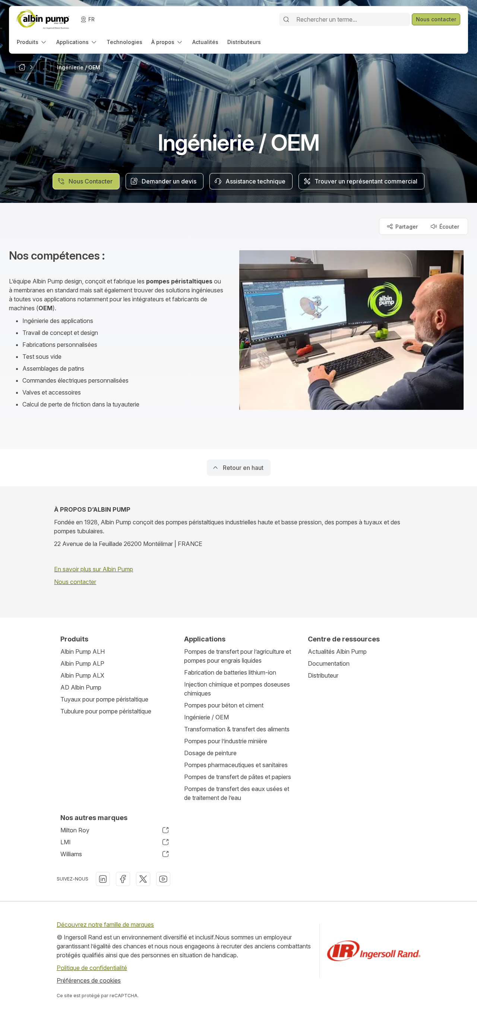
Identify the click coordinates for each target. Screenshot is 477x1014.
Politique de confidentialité (92, 967)
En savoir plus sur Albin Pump (93, 569)
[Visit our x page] (143, 879)
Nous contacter (75, 582)
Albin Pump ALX (82, 675)
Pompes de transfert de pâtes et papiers (237, 777)
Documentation (329, 663)
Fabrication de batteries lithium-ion (230, 672)
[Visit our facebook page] (123, 879)
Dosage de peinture (210, 753)
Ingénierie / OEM (206, 717)
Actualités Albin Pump (337, 651)
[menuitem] (32, 42)
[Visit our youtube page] (163, 879)
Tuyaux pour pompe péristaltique (104, 699)
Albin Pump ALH (82, 651)
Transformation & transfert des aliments (237, 729)
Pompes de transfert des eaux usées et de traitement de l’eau (236, 793)
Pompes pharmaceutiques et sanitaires (236, 765)
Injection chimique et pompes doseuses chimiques (237, 689)
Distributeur (323, 675)
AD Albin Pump (80, 687)
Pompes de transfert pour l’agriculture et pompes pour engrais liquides (237, 656)
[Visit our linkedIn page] (103, 879)
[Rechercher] (286, 19)
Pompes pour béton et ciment (223, 705)
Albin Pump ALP (82, 663)
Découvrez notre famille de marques (105, 924)
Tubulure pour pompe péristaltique (105, 711)
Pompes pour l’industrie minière (225, 741)
